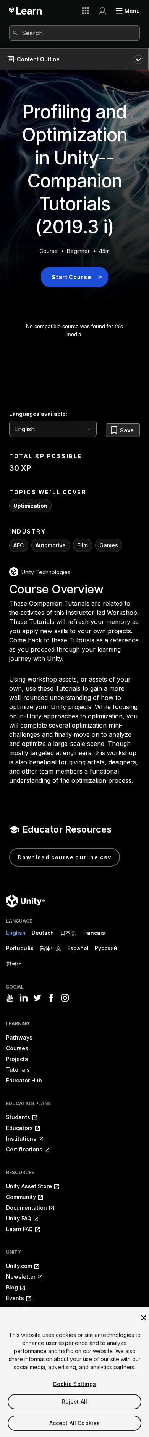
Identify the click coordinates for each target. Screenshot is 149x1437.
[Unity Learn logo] (25, 11)
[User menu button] (102, 11)
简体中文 (50, 948)
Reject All (74, 1401)
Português (20, 948)
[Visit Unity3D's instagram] (65, 998)
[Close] (143, 1317)
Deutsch (43, 933)
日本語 (68, 933)
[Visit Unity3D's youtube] (10, 998)
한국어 (14, 963)
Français (93, 933)
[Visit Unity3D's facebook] (51, 998)
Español (78, 948)
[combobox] (74, 33)
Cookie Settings (74, 1384)
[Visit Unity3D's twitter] (37, 998)
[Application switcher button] (85, 11)
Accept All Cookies (74, 1423)
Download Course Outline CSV (65, 857)
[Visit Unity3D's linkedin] (24, 998)
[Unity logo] (25, 901)
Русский (106, 948)
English (16, 933)
